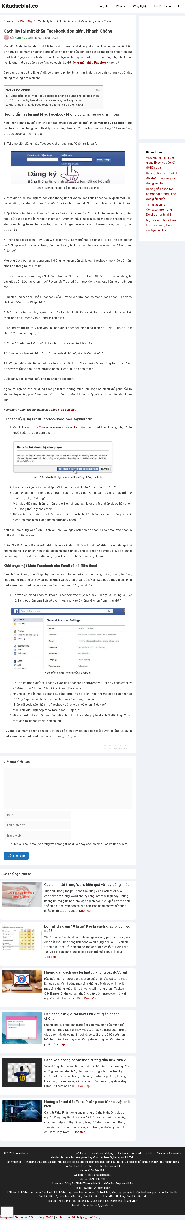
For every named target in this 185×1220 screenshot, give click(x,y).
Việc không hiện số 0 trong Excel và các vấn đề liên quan (161, 162)
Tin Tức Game (162, 6)
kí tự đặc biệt (67, 409)
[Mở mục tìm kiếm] (179, 6)
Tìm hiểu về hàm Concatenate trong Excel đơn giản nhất (159, 209)
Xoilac (60, 1217)
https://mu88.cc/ (89, 1217)
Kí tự (119, 6)
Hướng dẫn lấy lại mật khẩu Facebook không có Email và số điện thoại (54, 95)
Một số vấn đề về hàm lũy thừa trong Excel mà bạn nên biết (161, 225)
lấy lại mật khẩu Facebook (90, 62)
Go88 (49, 1217)
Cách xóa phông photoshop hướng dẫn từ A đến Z (85, 1060)
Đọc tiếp (85, 910)
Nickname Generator (169, 1153)
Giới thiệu (80, 1153)
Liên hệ (149, 1153)
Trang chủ (103, 6)
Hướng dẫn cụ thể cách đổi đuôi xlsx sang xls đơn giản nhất (162, 178)
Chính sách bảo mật (129, 1153)
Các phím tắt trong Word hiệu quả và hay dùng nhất (86, 884)
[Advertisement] (162, 78)
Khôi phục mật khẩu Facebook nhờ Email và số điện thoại (45, 104)
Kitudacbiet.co (20, 6)
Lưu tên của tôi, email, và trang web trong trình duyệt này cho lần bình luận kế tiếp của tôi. (68, 844)
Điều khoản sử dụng (101, 1153)
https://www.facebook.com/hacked (55, 427)
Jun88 (70, 1217)
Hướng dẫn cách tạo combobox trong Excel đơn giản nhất (161, 194)
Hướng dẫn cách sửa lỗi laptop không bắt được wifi (86, 972)
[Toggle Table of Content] (95, 90)
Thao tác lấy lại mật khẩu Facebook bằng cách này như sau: (49, 100)
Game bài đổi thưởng (29, 1217)
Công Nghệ (140, 6)
